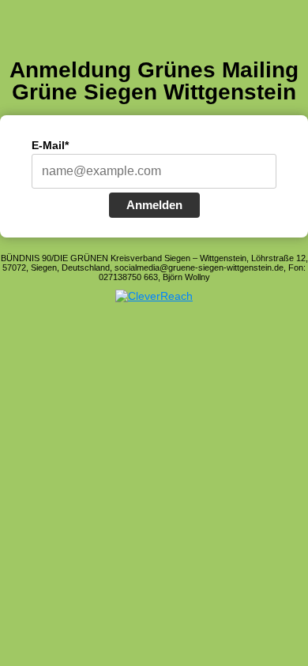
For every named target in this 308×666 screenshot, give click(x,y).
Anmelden (154, 204)
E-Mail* (50, 145)
